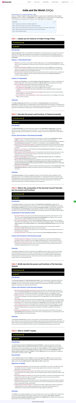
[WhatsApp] (75, 201)
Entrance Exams (55, 2)
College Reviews (65, 2)
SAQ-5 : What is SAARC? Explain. (19, 31)
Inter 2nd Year (45, 2)
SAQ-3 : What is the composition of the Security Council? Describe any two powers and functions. (33, 27)
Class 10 (29, 2)
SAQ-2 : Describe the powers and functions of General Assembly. (26, 25)
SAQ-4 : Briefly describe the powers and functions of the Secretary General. (28, 29)
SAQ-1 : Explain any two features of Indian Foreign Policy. (24, 24)
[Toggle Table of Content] (53, 22)
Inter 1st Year (37, 2)
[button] (72, 2)
